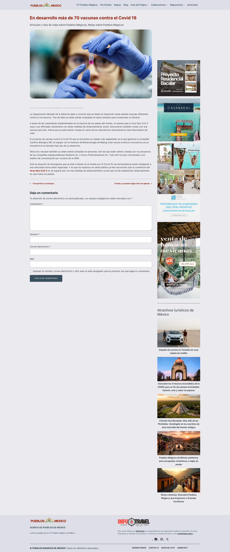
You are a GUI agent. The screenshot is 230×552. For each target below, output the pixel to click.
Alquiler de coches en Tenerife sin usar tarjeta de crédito (178, 352)
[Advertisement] (178, 36)
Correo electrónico (40, 246)
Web (32, 259)
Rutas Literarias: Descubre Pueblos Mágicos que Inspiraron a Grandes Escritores (179, 498)
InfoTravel (140, 531)
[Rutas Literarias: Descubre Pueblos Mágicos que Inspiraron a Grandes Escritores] (178, 480)
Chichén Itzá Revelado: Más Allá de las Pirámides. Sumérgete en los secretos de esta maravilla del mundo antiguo (178, 424)
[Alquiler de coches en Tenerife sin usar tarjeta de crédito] (178, 333)
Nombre (35, 234)
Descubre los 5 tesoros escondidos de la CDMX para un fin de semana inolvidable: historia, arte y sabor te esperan (179, 387)
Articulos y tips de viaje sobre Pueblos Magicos (58, 24)
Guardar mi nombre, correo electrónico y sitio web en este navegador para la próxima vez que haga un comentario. (91, 271)
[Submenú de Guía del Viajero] (148, 5)
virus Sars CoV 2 (38, 170)
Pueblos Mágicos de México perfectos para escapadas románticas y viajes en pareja (178, 461)
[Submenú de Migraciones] (184, 5)
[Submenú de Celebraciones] (167, 5)
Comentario (36, 204)
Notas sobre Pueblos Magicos (106, 24)
